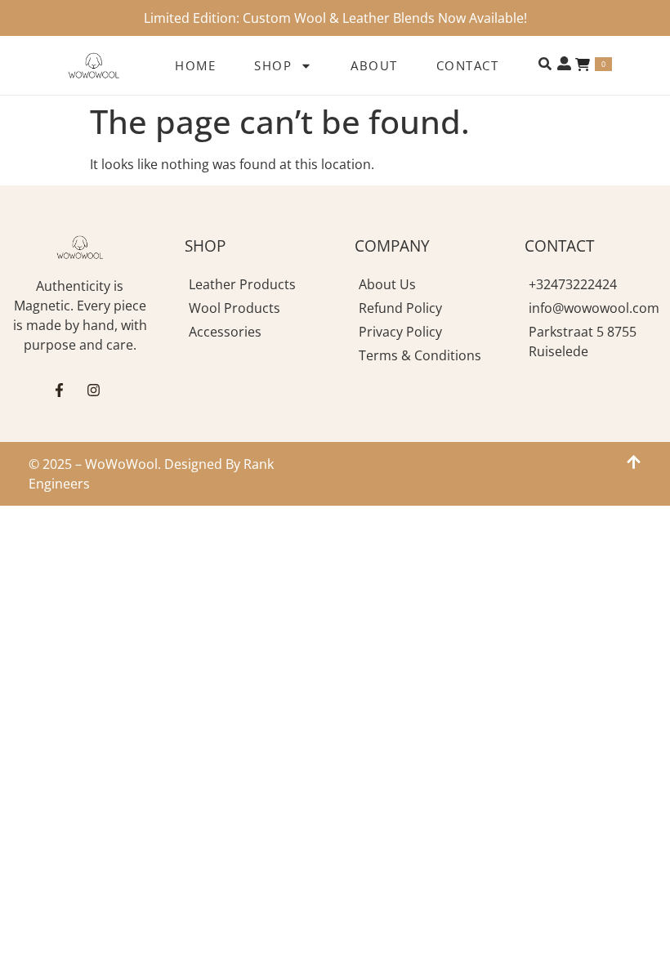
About (374, 65)
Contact (467, 65)
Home (195, 65)
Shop (273, 65)
